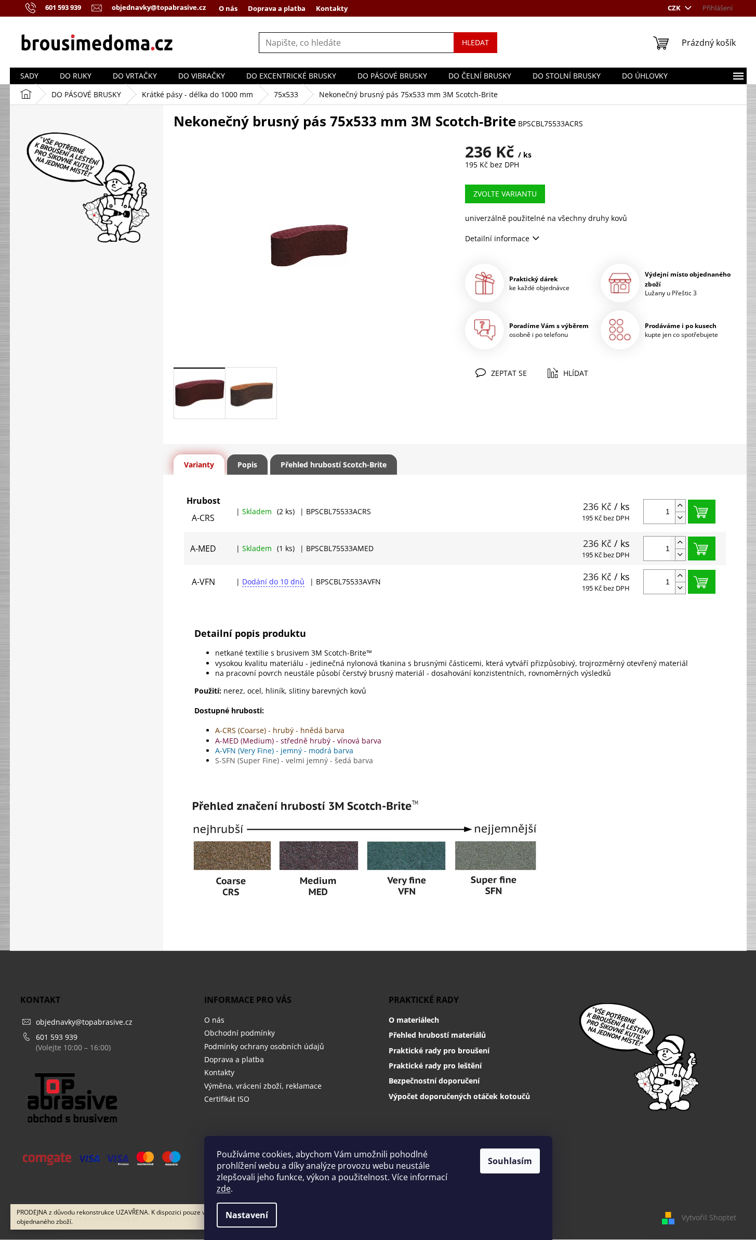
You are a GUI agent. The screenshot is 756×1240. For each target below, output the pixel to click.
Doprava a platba (277, 8)
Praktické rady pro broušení (439, 1050)
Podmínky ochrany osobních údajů (264, 1046)
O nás (228, 8)
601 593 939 (56, 1037)
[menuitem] (29, 76)
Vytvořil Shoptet (709, 1217)
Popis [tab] (247, 464)
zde (224, 1188)
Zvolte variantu (505, 194)
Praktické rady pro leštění (435, 1066)
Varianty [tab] (199, 464)
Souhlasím (510, 1161)
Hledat (475, 42)
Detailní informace (497, 238)
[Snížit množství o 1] (680, 518)
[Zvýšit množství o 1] (680, 506)
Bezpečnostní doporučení (434, 1081)
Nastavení (247, 1215)
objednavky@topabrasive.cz (84, 1022)
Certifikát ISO (226, 1099)
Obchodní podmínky (239, 1033)
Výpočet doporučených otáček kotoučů (459, 1096)
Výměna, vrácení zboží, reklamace (263, 1086)
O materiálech (414, 1020)
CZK (675, 7)
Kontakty (332, 8)
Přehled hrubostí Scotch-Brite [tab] (334, 464)
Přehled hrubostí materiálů (437, 1035)
